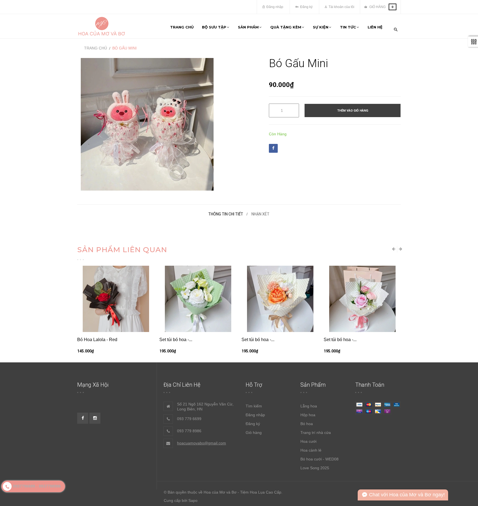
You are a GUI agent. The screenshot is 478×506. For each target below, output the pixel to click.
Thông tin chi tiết (225, 214)
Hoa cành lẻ (310, 450)
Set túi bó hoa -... (175, 339)
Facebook (273, 148)
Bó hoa (306, 423)
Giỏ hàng (254, 432)
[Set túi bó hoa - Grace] (198, 299)
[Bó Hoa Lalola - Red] (115, 299)
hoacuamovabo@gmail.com (201, 443)
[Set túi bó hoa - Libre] (280, 299)
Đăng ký (306, 7)
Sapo (193, 500)
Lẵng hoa (308, 406)
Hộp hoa (307, 415)
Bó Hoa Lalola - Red (97, 339)
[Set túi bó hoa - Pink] (362, 299)
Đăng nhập (274, 7)
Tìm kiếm (254, 406)
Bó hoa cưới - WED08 (319, 459)
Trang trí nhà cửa (315, 432)
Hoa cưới (308, 441)
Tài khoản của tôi (341, 7)
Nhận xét (260, 214)
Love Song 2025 (314, 468)
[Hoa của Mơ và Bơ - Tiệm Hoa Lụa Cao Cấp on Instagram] (94, 418)
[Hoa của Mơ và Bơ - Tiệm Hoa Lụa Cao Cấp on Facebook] (82, 418)
